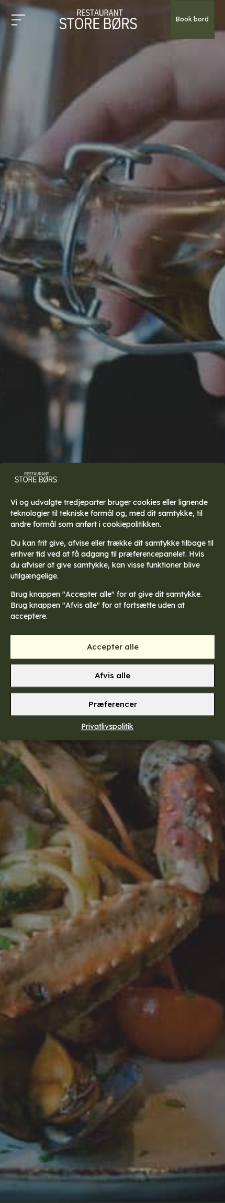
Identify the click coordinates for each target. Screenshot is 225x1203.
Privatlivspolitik (107, 727)
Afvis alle (112, 675)
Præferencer (112, 704)
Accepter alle (113, 647)
